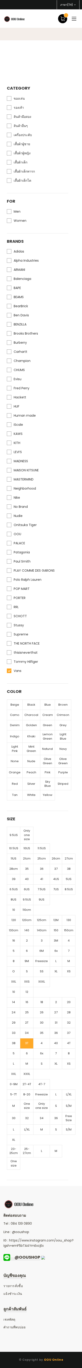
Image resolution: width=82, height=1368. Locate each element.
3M (56, 940)
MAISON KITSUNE (26, 470)
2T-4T (27, 1084)
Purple (63, 772)
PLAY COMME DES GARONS (34, 570)
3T (26, 1043)
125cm (41, 920)
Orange (14, 772)
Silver (31, 784)
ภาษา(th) (66, 5)
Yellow (47, 795)
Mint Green (31, 748)
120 (13, 920)
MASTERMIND (23, 479)
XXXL (41, 981)
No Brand (21, 506)
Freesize (41, 961)
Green (47, 725)
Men (17, 211)
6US (27, 889)
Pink (48, 772)
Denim (15, 725)
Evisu (17, 379)
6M (41, 951)
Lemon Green (48, 736)
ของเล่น (19, 98)
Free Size (68, 1118)
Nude (31, 761)
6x (56, 951)
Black (31, 704)
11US (13, 858)
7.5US (42, 889)
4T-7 (41, 1084)
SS (42, 971)
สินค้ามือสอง (22, 116)
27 (56, 1012)
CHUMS (19, 370)
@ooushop (20, 1232)
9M (27, 961)
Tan (15, 795)
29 (13, 1022)
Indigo (14, 736)
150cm (68, 930)
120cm (26, 920)
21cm (27, 858)
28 (69, 1012)
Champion (22, 361)
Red (15, 784)
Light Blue (63, 736)
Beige (14, 704)
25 (27, 1012)
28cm (13, 869)
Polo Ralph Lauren (27, 579)
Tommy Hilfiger (26, 661)
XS (69, 971)
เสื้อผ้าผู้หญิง (22, 153)
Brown (63, 704)
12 (27, 992)
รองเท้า (19, 107)
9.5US (14, 835)
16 (13, 940)
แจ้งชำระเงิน (12, 1293)
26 (42, 1012)
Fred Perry (21, 388)
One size (27, 1106)
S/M (69, 1106)
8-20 (26, 1094)
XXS (27, 981)
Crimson (63, 715)
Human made (25, 415)
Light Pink (14, 748)
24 (13, 1012)
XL (55, 971)
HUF (16, 406)
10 (13, 910)
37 (56, 869)
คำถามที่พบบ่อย (14, 1327)
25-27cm (27, 1151)
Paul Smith (22, 561)
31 (56, 1022)
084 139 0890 (21, 1223)
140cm (41, 930)
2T (26, 1022)
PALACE (19, 543)
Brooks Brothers (26, 333)
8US (13, 899)
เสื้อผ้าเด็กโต (22, 180)
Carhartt (20, 351)
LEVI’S (18, 452)
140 (26, 930)
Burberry (20, 342)
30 (42, 1022)
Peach (31, 772)
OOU (17, 534)
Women (20, 220)
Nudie (18, 516)
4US (56, 879)
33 (13, 1033)
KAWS (18, 433)
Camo (14, 715)
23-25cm (13, 1151)
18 (41, 1002)
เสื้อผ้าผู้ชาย (22, 144)
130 (69, 920)
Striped (63, 784)
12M (56, 920)
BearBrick (21, 306)
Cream (47, 715)
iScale (18, 424)
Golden (31, 725)
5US (69, 879)
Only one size (26, 835)
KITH (17, 443)
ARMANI (19, 269)
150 (56, 930)
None (15, 761)
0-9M (14, 1084)
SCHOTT (20, 616)
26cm (56, 858)
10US (26, 848)
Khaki (31, 736)
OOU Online (53, 1360)
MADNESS (21, 461)
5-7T (13, 1094)
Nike (17, 497)
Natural (47, 749)
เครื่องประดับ (23, 135)
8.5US (69, 889)
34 (27, 1033)
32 (69, 1022)
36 (42, 869)
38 (69, 869)
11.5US (42, 848)
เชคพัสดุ (9, 1319)
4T (69, 1043)
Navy (63, 749)
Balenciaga (22, 278)
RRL (16, 607)
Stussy (19, 625)
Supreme (21, 634)
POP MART (22, 588)
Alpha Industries (26, 260)
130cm (13, 930)
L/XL (69, 1094)
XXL (13, 981)
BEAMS (19, 297)
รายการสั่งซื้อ (13, 1286)
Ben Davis (21, 315)
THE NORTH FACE (27, 643)
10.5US (13, 848)
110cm (27, 910)
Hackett (20, 397)
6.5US (14, 889)
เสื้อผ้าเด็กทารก (24, 171)
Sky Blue (47, 784)
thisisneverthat (26, 652)
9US (41, 899)
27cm (69, 858)
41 (41, 879)
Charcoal (31, 715)
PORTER (20, 598)
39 (13, 879)
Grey (63, 725)
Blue (47, 704)
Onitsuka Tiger (25, 525)
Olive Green (47, 761)
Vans (17, 671)
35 (27, 869)
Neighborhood (25, 488)
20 (69, 1002)
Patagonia (22, 552)
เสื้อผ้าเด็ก (20, 162)
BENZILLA (20, 324)
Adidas (19, 251)
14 (13, 1002)
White (31, 795)
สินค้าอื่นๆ (21, 126)
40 (27, 879)
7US (56, 889)
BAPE (17, 288)
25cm (41, 858)
